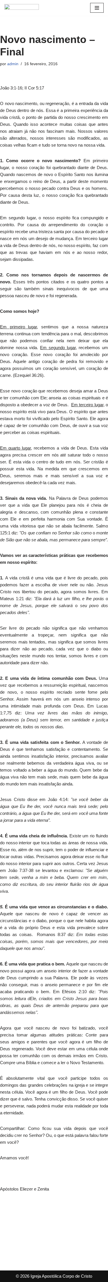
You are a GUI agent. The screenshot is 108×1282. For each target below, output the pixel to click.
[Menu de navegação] (97, 8)
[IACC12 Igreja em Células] (21, 8)
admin (12, 64)
